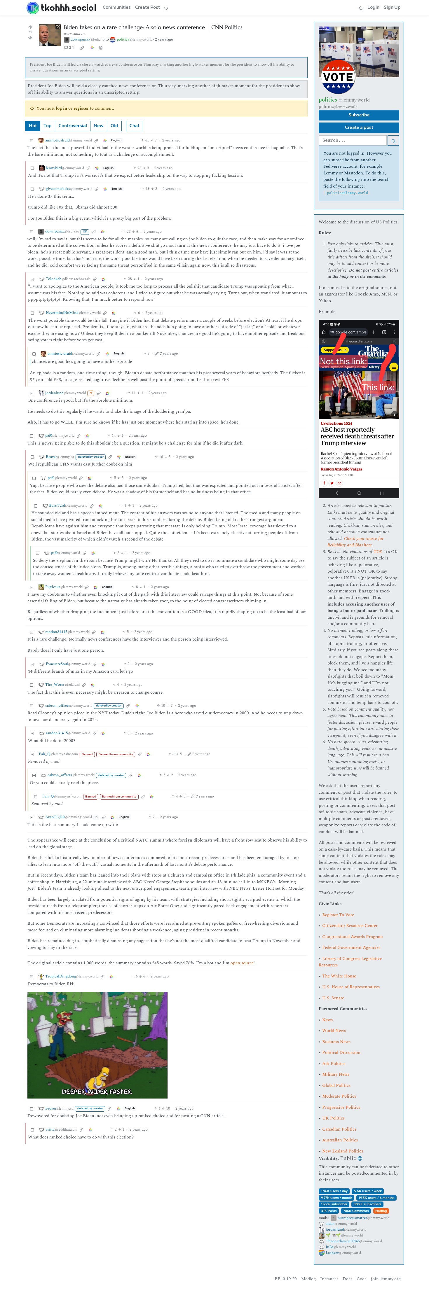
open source (242, 963)
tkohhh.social (68, 7)
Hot (33, 126)
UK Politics (333, 1118)
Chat (134, 126)
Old (114, 126)
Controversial (73, 126)
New (99, 126)
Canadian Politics (339, 1129)
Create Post (147, 7)
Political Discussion (341, 1052)
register (81, 108)
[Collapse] (31, 140)
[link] (82, 48)
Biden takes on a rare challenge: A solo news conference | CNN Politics (153, 27)
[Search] (360, 7)
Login (373, 7)
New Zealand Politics (342, 1151)
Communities (117, 7)
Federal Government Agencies (351, 947)
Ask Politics (333, 1063)
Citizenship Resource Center (350, 925)
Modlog (381, 1211)
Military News (335, 1074)
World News (334, 1030)
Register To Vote (338, 915)
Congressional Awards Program (352, 936)
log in (61, 108)
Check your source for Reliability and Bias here (355, 542)
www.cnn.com (75, 33)
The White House (339, 976)
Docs (347, 1279)
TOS (378, 551)
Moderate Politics (339, 1096)
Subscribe (359, 115)
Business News (336, 1041)
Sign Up (392, 7)
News (327, 1020)
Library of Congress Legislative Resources (350, 962)
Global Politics (336, 1085)
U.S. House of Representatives (351, 987)
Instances (329, 1279)
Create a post (359, 127)
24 (71, 48)
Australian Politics (340, 1140)
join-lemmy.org (386, 1279)
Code (362, 1279)
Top (47, 126)
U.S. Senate (333, 998)
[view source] (101, 48)
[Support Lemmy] (166, 7)
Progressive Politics (341, 1107)
